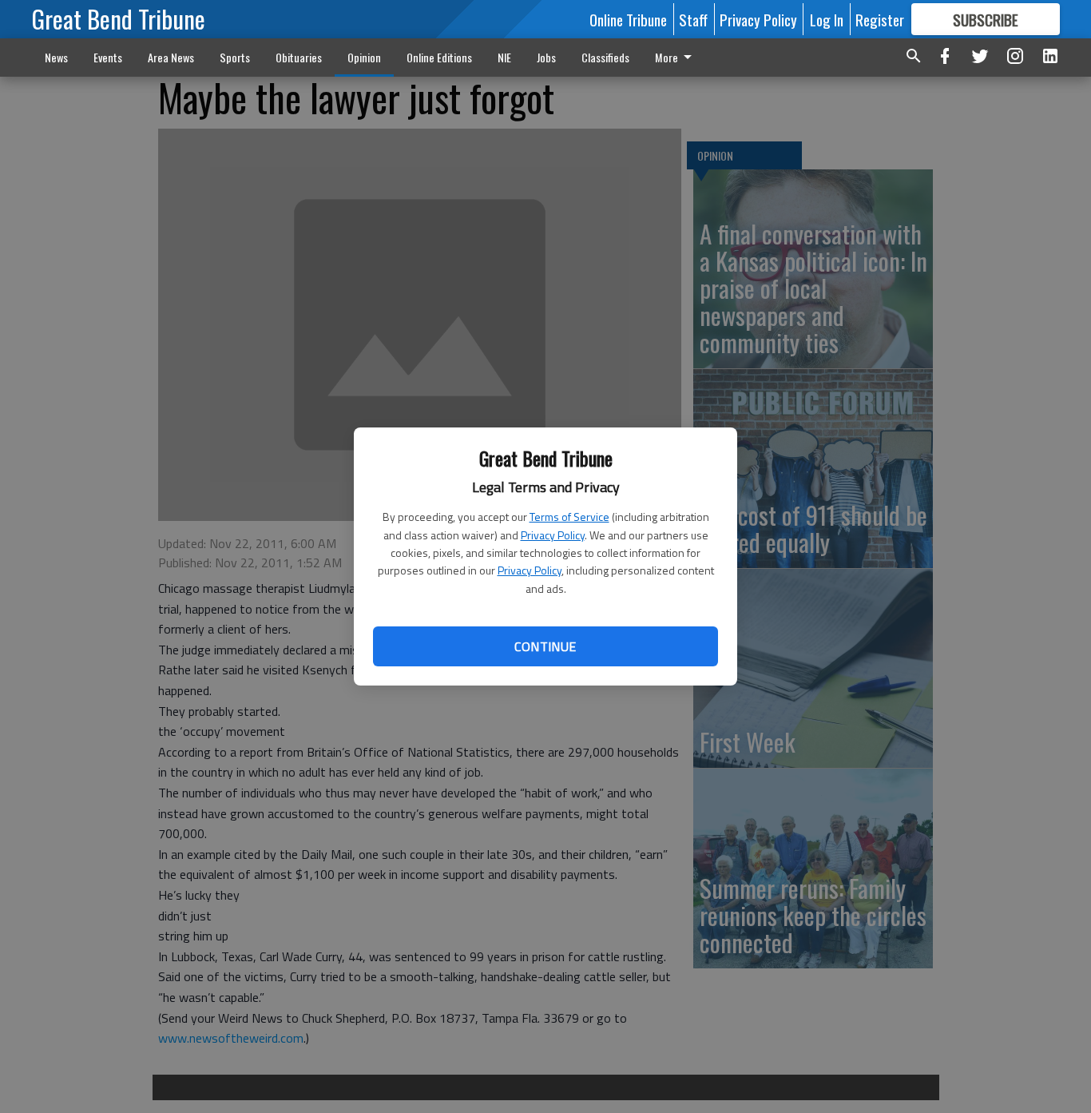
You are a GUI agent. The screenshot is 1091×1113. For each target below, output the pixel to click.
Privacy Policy (553, 535)
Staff (693, 19)
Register (879, 19)
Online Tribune (628, 19)
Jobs (546, 57)
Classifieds (605, 57)
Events (107, 57)
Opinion (364, 57)
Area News (171, 57)
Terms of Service (569, 516)
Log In (826, 19)
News (56, 57)
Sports (235, 57)
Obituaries (299, 57)
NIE (504, 57)
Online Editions (439, 57)
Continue (545, 646)
